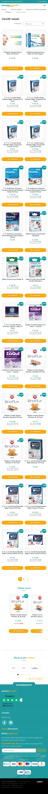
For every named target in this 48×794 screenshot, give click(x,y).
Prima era (10, 107)
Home (4, 9)
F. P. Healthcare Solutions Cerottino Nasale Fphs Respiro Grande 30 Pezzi (35, 190)
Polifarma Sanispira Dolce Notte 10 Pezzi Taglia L (35, 53)
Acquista (12, 68)
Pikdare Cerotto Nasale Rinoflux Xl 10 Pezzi (35, 416)
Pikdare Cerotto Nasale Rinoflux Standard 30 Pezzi (12, 416)
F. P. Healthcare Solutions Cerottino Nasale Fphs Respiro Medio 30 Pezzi (12, 190)
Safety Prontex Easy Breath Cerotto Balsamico (35, 280)
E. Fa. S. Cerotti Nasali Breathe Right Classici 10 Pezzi (12, 507)
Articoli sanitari (16, 9)
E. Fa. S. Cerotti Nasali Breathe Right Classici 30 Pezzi (35, 507)
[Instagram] (11, 722)
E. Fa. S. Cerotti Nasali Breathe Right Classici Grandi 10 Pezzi (12, 553)
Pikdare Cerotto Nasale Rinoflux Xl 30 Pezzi (12, 462)
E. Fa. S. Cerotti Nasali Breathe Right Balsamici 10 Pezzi (35, 462)
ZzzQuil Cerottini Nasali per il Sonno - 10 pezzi (12, 371)
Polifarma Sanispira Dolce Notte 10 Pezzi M (13, 53)
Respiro (9, 12)
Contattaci (43, 2)
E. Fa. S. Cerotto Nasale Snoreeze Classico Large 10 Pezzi (12, 326)
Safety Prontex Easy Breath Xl (12, 279)
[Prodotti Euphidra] (34, 668)
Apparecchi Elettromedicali (36, 9)
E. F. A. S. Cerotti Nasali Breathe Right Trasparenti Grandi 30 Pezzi (35, 144)
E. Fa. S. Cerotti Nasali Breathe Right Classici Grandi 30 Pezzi (35, 553)
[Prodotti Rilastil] (24, 668)
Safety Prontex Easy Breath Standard (35, 235)
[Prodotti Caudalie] (13, 668)
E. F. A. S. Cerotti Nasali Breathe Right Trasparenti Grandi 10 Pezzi (13, 144)
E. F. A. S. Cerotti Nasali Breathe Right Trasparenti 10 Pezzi (12, 99)
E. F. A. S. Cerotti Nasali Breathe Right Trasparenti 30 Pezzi (35, 99)
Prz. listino (10, 105)
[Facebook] (4, 722)
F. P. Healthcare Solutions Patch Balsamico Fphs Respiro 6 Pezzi (12, 235)
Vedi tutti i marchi (35, 679)
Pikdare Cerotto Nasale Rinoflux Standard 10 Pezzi (35, 371)
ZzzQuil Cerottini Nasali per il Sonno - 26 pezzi (35, 326)
